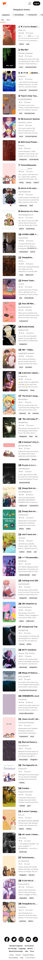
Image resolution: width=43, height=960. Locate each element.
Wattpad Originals (16, 946)
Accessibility (13, 958)
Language (22, 948)
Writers (30, 948)
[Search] (29, 3)
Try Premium (29, 946)
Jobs (26, 951)
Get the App (12, 948)
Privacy (18, 955)
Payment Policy (28, 955)
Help (21, 958)
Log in (36, 3)
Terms (11, 955)
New (8, 20)
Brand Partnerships (16, 951)
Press (32, 951)
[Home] (14, 3)
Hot (2, 20)
